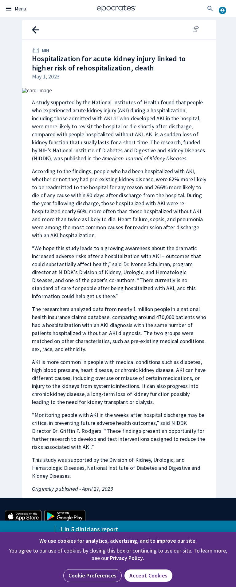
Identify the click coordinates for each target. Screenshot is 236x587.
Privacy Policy (126, 557)
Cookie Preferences (92, 575)
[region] (118, 559)
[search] (210, 8)
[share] (201, 29)
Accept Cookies (148, 575)
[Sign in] (225, 8)
